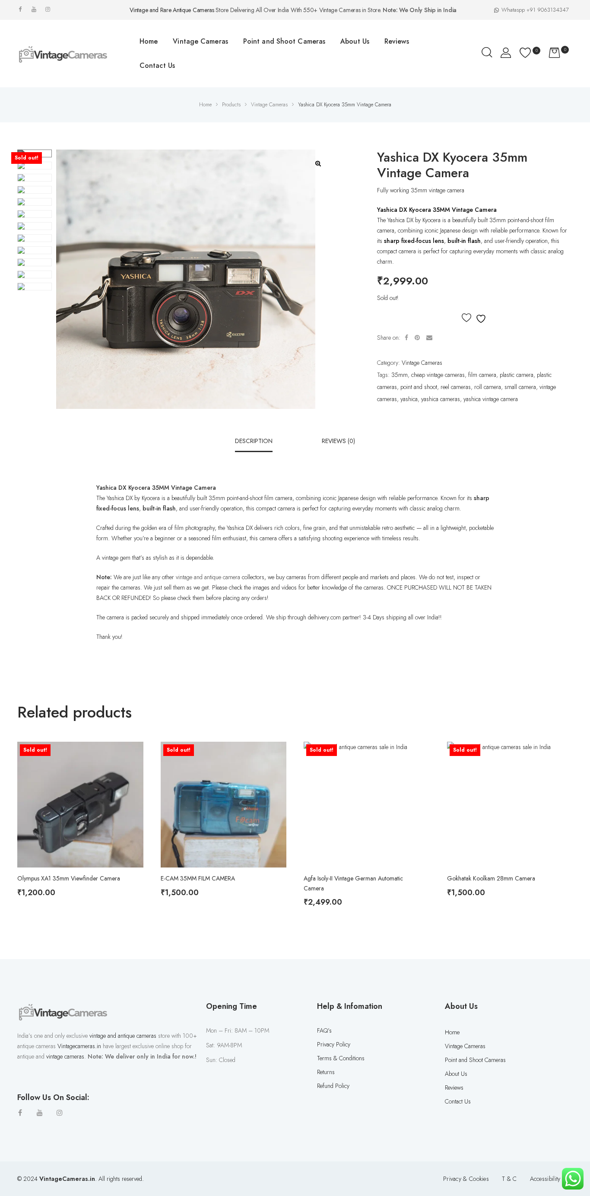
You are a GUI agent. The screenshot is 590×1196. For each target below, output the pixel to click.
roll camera (487, 387)
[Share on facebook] (406, 338)
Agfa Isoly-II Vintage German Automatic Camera (353, 883)
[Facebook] (20, 9)
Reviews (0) (338, 441)
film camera (482, 374)
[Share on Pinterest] (417, 338)
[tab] (254, 441)
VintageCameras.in (67, 1178)
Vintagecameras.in (79, 1046)
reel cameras (456, 387)
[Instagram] (48, 9)
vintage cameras (65, 1056)
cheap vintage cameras (438, 374)
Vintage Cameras (422, 362)
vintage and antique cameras (122, 1035)
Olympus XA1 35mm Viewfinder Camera (68, 878)
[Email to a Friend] (429, 338)
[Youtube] (34, 9)
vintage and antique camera (208, 577)
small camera (520, 387)
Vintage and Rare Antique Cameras (172, 10)
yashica (409, 399)
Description (254, 441)
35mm (399, 374)
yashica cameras (440, 399)
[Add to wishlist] (475, 318)
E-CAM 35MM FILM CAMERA (198, 878)
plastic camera (516, 374)
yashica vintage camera (490, 399)
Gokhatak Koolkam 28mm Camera (491, 878)
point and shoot (418, 387)
